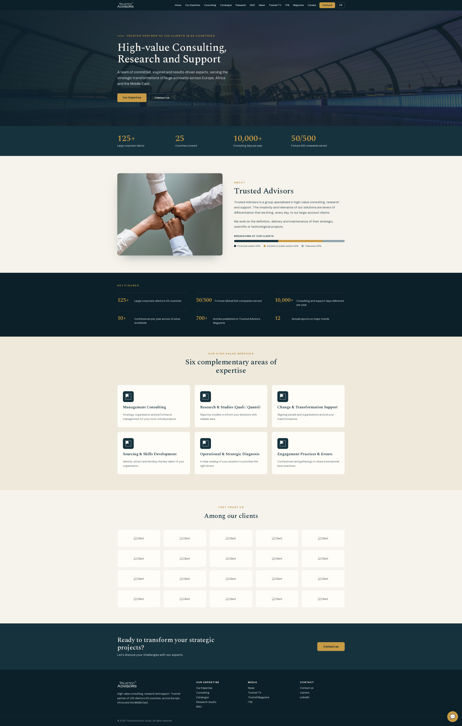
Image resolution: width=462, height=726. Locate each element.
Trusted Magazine (258, 697)
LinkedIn (304, 697)
